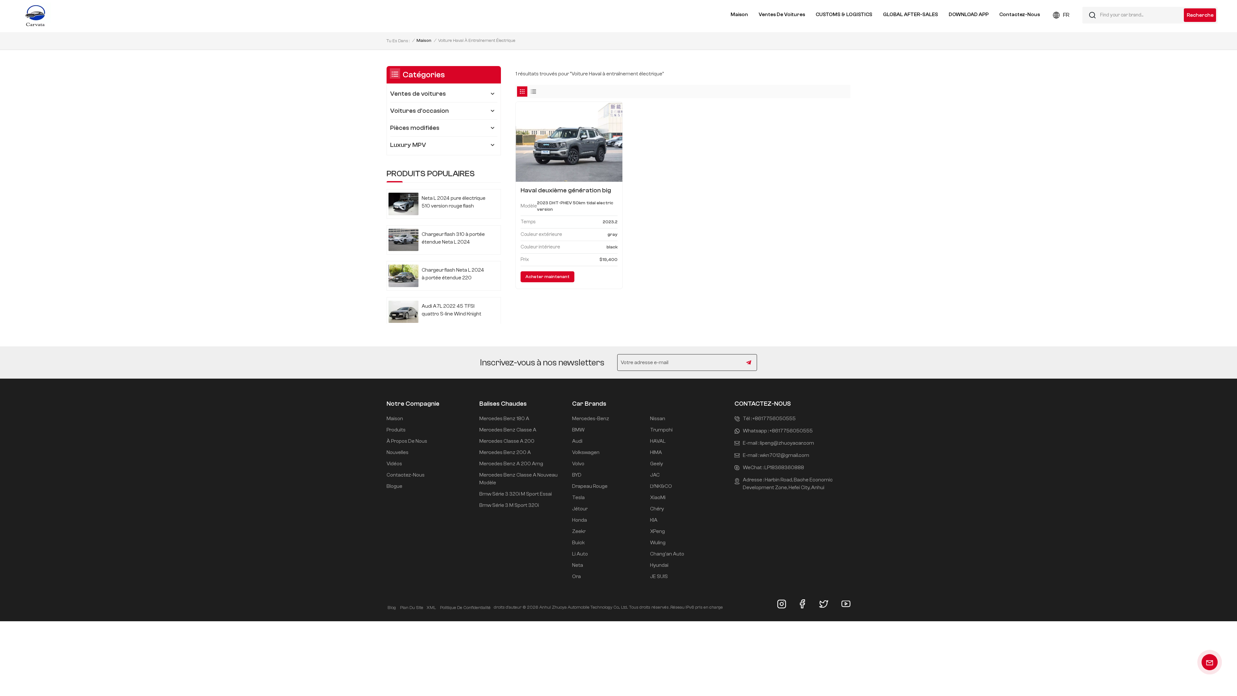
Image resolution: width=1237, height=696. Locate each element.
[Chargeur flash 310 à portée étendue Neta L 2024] (403, 240)
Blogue (394, 486)
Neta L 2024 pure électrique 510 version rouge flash (453, 202)
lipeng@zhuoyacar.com (787, 443)
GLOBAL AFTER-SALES (910, 14)
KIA (653, 520)
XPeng (657, 531)
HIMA (656, 452)
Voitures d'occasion (419, 110)
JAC (655, 475)
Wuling (658, 543)
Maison (739, 14)
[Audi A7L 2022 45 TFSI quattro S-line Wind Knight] (403, 312)
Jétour (580, 509)
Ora (576, 576)
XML (431, 607)
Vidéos (394, 464)
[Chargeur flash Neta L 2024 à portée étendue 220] (403, 276)
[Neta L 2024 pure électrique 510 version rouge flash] (403, 204)
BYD (576, 475)
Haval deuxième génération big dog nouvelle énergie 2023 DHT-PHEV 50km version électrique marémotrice (567, 190)
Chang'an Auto (667, 554)
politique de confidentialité (465, 607)
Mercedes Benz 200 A (505, 452)
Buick (578, 543)
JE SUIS (659, 576)
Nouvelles (397, 452)
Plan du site (411, 607)
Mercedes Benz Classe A (507, 430)
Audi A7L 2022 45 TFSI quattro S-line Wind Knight (451, 310)
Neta (577, 565)
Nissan (657, 418)
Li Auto (580, 554)
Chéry (657, 509)
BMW (578, 430)
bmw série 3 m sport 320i (509, 505)
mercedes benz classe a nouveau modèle (518, 479)
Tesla (578, 497)
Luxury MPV (408, 145)
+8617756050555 (774, 418)
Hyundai (659, 565)
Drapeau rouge (590, 486)
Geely (656, 464)
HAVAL (658, 441)
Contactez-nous (1019, 14)
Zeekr (579, 531)
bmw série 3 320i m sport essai (515, 494)
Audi (577, 441)
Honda (579, 520)
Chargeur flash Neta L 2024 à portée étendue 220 (453, 274)
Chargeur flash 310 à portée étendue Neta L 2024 (453, 238)
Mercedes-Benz (590, 418)
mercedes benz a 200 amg (511, 464)
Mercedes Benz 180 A (504, 418)
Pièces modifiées (414, 127)
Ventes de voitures (782, 14)
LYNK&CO (661, 486)
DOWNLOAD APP (969, 14)
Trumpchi (661, 430)
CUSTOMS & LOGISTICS (844, 14)
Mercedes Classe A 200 (506, 441)
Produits (396, 430)
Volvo (578, 464)
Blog (392, 607)
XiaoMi (658, 497)
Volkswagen (585, 452)
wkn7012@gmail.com (784, 455)
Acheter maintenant (547, 276)
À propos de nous (407, 441)
